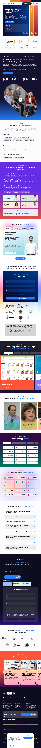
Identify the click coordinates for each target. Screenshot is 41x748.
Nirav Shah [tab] (32, 228)
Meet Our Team (20, 258)
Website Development (5, 0)
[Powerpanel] (31, 213)
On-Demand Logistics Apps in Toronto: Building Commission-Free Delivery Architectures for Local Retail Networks (29, 675)
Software (13, 56)
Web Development (8, 352)
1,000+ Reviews (25, 192)
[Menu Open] (37, 3)
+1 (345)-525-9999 (26, 700)
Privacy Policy (11, 294)
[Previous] (24, 33)
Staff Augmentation (25, 0)
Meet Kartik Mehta (10, 252)
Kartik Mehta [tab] (8, 228)
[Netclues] (7, 3)
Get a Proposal (9, 21)
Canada (18, 703)
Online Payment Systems (35, 352)
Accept (16, 740)
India (29, 703)
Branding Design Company (23, 27)
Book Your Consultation (20, 298)
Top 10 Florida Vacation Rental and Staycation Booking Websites (11, 674)
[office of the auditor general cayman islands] (11, 639)
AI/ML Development (16, 30)
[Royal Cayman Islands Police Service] (19, 645)
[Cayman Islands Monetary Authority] (9, 645)
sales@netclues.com (10, 700)
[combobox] (7, 290)
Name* (7, 279)
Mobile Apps (8, 29)
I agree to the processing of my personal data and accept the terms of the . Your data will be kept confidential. (21, 294)
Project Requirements (10, 605)
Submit (20, 619)
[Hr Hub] (20, 213)
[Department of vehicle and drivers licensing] (21, 639)
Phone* (7, 288)
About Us (7, 192)
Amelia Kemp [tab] (24, 228)
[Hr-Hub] (26, 584)
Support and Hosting (16, 27)
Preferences (10, 746)
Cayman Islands (9, 703)
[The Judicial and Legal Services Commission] (31, 639)
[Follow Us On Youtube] (37, 742)
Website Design (31, 56)
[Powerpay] (9, 213)
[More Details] (19, 683)
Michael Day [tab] (16, 228)
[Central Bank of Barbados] (29, 645)
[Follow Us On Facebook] (35, 742)
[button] (38, 42)
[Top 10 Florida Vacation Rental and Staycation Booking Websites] (12, 665)
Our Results (16, 192)
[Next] (27, 33)
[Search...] (34, 3)
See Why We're (8, 72)
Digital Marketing (9, 28)
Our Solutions (15, 0)
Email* (7, 283)
